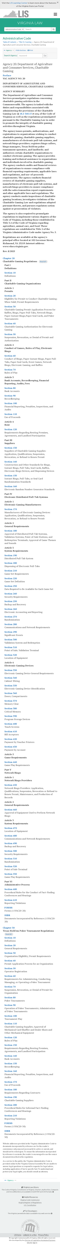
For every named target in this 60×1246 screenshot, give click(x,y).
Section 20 (9, 295)
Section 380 (10, 708)
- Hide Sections (20, 50)
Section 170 (10, 509)
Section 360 (10, 693)
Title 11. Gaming (25, 42)
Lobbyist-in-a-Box (30, 1235)
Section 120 (10, 429)
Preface (7, 75)
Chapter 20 (9, 258)
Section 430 (10, 746)
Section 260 (10, 609)
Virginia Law (30, 23)
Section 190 (10, 555)
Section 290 (10, 631)
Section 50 (9, 334)
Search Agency (10, 55)
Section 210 (10, 570)
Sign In (35, 1243)
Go (45, 55)
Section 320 (10, 654)
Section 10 (9, 272)
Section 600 (10, 889)
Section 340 (10, 677)
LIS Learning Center (18, 3)
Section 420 (10, 739)
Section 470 (10, 828)
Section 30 (9, 306)
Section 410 (10, 731)
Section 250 (10, 601)
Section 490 (10, 843)
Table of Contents (9, 42)
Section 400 (10, 723)
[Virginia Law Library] (53, 1192)
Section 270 (10, 616)
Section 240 (10, 593)
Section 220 (10, 578)
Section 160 (10, 486)
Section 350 (10, 685)
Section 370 (10, 700)
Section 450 (10, 784)
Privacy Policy (43, 1235)
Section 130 (10, 447)
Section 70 (9, 369)
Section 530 (10, 873)
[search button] (53, 29)
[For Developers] (51, 1213)
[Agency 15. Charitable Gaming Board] (4, 50)
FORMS (8, 907)
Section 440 (10, 762)
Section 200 (10, 562)
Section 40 (9, 323)
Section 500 (10, 850)
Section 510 (10, 858)
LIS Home (17, 1235)
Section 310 (10, 647)
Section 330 (10, 670)
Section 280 (10, 624)
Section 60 (9, 355)
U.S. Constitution (30, 1205)
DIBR (7, 915)
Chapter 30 (9, 927)
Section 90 (9, 395)
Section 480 (10, 835)
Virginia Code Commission (30, 1200)
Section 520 (10, 866)
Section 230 (10, 586)
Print (31, 50)
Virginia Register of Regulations (30, 1202)
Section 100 (10, 403)
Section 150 (10, 475)
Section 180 (10, 530)
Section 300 (10, 639)
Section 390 (10, 716)
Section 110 (10, 414)
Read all (43, 261)
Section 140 (10, 461)
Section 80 (9, 388)
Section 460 (10, 809)
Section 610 (10, 900)
